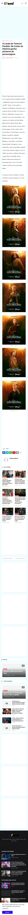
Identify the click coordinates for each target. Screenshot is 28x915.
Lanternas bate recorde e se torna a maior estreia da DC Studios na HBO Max (20, 481)
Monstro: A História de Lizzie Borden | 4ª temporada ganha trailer (20, 518)
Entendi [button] (7, 912)
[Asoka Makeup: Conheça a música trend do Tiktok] (5, 893)
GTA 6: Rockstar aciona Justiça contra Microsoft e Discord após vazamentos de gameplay (18, 864)
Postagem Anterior (7, 558)
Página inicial (5, 40)
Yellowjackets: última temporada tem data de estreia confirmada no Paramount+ (20, 500)
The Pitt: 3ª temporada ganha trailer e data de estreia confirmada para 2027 (7, 481)
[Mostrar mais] (20, 452)
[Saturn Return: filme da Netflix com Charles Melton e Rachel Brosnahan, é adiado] (6, 711)
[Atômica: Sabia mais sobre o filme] (5, 857)
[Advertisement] (14, 23)
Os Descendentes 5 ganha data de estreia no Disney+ (18, 883)
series (11, 40)
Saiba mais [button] (5, 908)
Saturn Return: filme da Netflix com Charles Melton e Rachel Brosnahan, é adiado (18, 711)
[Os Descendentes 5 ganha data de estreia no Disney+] (5, 885)
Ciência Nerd (13, 458)
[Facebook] (3, 452)
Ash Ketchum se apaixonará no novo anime (18, 899)
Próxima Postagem (20, 558)
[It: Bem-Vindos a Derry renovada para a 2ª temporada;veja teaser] (6, 720)
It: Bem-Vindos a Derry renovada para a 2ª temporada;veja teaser (18, 719)
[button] (2, 3)
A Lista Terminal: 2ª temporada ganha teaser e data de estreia (7, 518)
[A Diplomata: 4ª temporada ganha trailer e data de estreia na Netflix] (6, 703)
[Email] (17, 452)
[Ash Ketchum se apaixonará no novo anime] (5, 901)
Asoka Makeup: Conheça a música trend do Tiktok (18, 891)
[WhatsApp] (10, 452)
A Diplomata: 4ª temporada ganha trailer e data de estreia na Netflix (18, 703)
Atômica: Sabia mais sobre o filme (18, 855)
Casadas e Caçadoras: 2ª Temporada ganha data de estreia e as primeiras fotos (7, 500)
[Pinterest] (13, 452)
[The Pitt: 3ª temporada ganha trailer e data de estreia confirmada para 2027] (5, 873)
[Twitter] (7, 452)
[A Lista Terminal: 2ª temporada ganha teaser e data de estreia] (6, 728)
